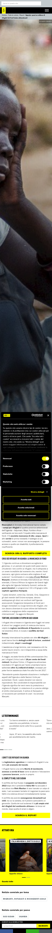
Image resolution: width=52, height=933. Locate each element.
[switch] (45, 466)
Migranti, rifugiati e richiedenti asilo (24, 899)
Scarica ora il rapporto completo (26, 553)
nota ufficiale (34, 577)
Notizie (4, 15)
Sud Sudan (8, 916)
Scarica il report (25, 815)
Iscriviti (43, 925)
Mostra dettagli (37, 492)
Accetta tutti (26, 500)
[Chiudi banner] (48, 415)
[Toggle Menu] (47, 10)
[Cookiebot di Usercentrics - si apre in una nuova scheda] (32, 415)
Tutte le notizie (13, 15)
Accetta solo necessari (26, 515)
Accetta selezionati (26, 508)
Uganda (23, 916)
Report (22, 15)
